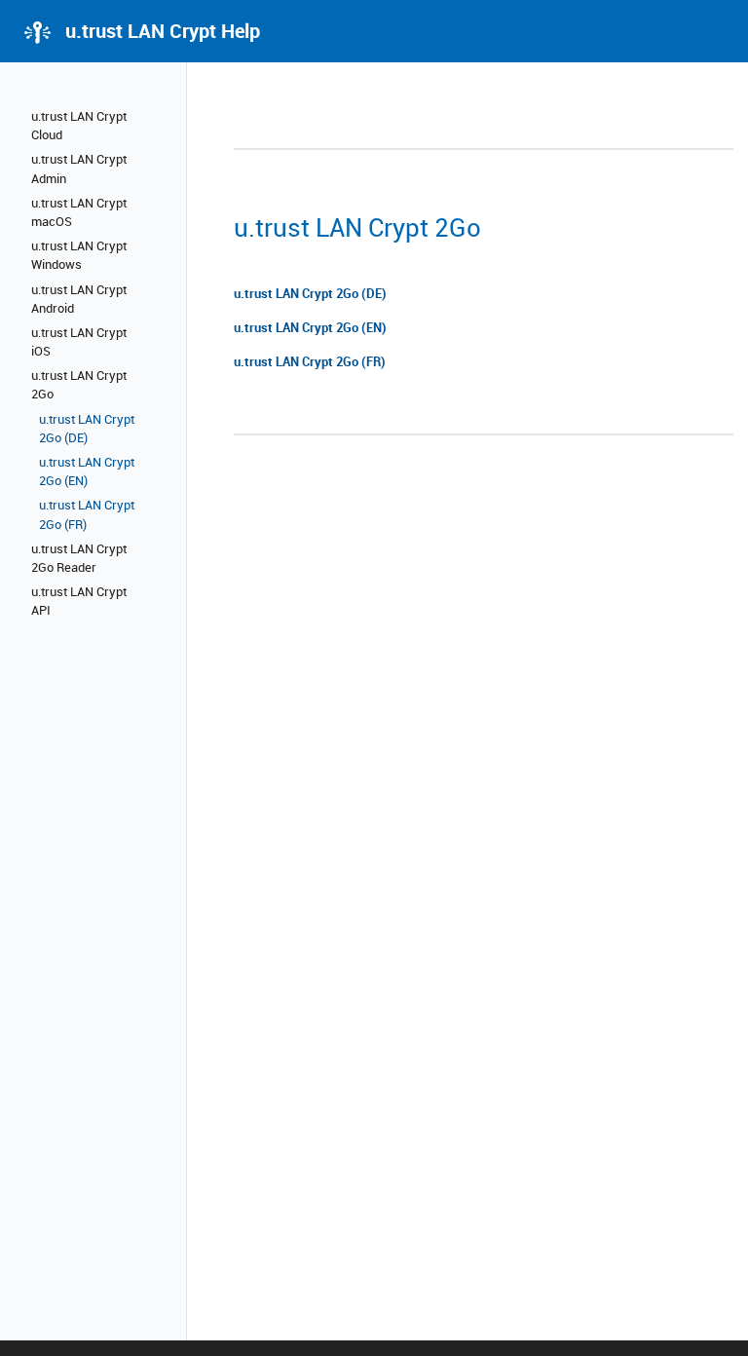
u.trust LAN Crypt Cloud (79, 125)
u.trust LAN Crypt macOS (79, 212)
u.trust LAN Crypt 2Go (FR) (86, 514)
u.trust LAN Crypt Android (79, 299)
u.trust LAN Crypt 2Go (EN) (86, 471)
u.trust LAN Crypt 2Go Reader (79, 558)
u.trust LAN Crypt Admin (79, 168)
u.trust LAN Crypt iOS (79, 341)
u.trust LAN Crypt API (79, 601)
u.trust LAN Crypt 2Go (79, 384)
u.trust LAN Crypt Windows (79, 255)
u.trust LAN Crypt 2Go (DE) (86, 428)
